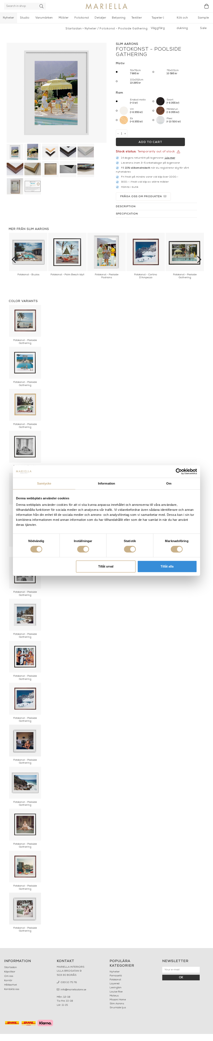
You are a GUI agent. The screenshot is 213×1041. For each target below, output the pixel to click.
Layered (114, 983)
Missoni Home (118, 999)
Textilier (136, 17)
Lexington (115, 987)
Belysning (119, 17)
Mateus (114, 996)
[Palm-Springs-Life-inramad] (56, 93)
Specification (127, 214)
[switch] (83, 549)
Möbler (64, 17)
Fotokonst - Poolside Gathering (124, 28)
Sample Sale (203, 19)
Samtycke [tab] (44, 483)
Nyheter (8, 17)
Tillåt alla (167, 566)
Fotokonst (81, 17)
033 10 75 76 (68, 982)
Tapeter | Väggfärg (158, 19)
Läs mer (170, 158)
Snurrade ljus (118, 1007)
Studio (25, 17)
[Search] (42, 6)
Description (126, 206)
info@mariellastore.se (73, 989)
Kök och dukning (182, 19)
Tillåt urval (105, 566)
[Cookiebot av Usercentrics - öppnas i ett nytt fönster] (179, 471)
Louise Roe (116, 992)
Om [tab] (168, 483)
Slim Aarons (117, 1003)
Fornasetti (116, 976)
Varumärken (44, 17)
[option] (28, 255)
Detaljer (100, 17)
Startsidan (74, 28)
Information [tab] (106, 483)
